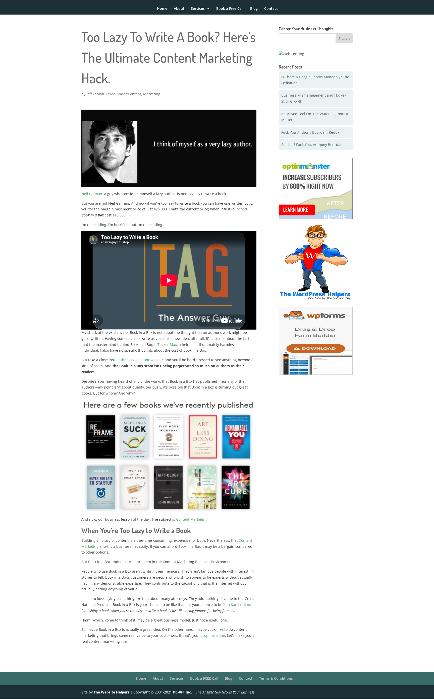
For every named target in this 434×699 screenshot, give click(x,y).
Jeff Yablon (95, 94)
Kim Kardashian (236, 604)
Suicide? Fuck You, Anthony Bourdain (312, 144)
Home (162, 9)
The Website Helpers (111, 692)
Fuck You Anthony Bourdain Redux (310, 132)
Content (134, 94)
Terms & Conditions (276, 678)
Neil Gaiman (91, 193)
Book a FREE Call (204, 678)
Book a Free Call (230, 9)
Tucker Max (167, 344)
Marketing (151, 94)
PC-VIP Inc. (182, 692)
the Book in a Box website (142, 359)
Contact (271, 9)
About (179, 9)
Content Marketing (191, 519)
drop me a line (212, 635)
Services (198, 9)
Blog (254, 9)
